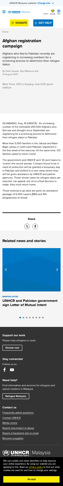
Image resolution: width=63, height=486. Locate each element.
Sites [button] (59, 14)
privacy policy (36, 467)
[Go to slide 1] (21, 318)
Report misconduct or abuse (18, 428)
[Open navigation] (3, 12)
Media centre (9, 423)
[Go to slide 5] (34, 318)
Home (5, 31)
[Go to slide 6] (37, 318)
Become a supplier (12, 438)
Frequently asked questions (18, 412)
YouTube (12, 370)
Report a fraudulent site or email (20, 433)
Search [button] (45, 14)
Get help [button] (44, 23)
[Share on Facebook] (35, 226)
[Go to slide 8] (43, 318)
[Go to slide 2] (24, 318)
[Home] (19, 12)
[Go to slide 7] (40, 318)
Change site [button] (43, 3)
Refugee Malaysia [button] (17, 396)
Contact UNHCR (11, 418)
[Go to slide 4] (30, 318)
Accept (31, 479)
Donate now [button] (12, 348)
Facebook (4, 370)
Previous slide (5, 269)
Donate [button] (52, 14)
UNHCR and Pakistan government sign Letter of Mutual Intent (29, 302)
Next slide (57, 269)
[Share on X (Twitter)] (27, 226)
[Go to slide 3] (27, 318)
